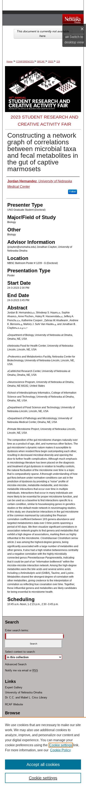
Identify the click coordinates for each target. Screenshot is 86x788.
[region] (43, 752)
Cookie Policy (60, 750)
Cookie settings (60, 745)
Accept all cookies (43, 764)
